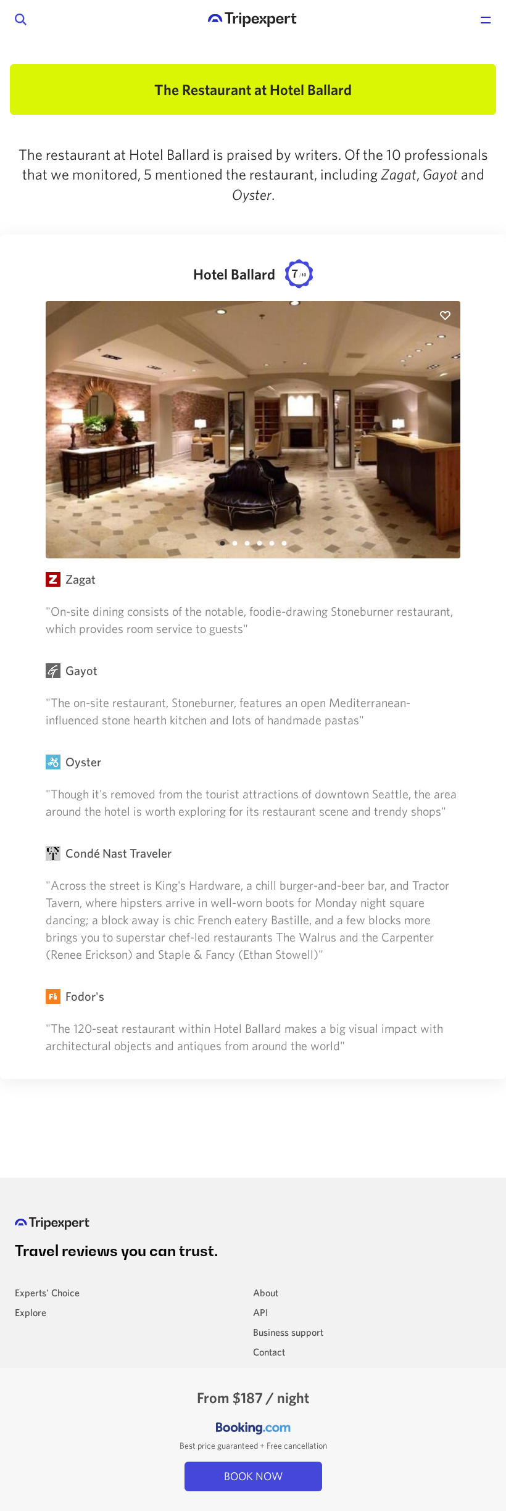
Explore (30, 1312)
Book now (253, 1476)
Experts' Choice (47, 1292)
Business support (288, 1332)
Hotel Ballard (249, 274)
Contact (269, 1351)
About (265, 1292)
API (260, 1312)
